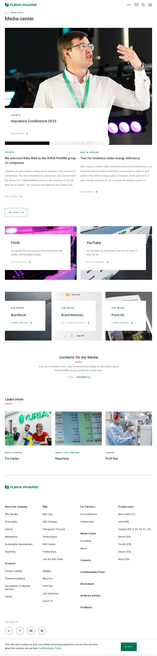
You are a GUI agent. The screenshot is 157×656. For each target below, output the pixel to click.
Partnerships (49, 551)
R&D (45, 506)
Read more (17, 133)
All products (87, 583)
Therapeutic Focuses (54, 529)
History (9, 529)
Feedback (86, 607)
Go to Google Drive (73, 323)
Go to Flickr (19, 262)
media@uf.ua (83, 377)
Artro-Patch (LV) (126, 514)
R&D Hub (47, 514)
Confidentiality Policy (49, 648)
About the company (16, 506)
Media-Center (88, 533)
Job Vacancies (50, 593)
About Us (47, 578)
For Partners (87, 506)
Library (8, 596)
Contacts (85, 560)
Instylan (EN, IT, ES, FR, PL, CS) (134, 529)
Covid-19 (47, 601)
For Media (85, 541)
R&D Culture (49, 544)
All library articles (90, 595)
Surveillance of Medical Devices (17, 588)
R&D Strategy (50, 521)
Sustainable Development (19, 544)
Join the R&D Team (53, 559)
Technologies (50, 536)
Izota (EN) (123, 521)
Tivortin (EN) (124, 544)
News (83, 548)
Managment (11, 536)
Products (10, 563)
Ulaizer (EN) (124, 551)
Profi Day (48, 586)
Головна (6, 12)
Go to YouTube (95, 262)
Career (47, 571)
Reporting (10, 551)
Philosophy (11, 521)
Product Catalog (13, 571)
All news (14, 212)
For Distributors (88, 514)
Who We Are (11, 514)
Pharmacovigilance (15, 578)
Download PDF (19, 323)
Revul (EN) (123, 559)
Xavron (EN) (124, 536)
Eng (129, 5)
